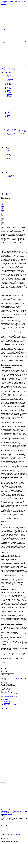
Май (8, 148)
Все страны (6, 98)
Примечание (4, 830)
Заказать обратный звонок (7, 812)
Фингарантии (10, 175)
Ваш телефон (4, 671)
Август (8, 152)
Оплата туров (7, 172)
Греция (8, 115)
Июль (8, 151)
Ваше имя (3, 668)
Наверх (2, 815)
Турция (8, 116)
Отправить (3, 682)
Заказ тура (6, 171)
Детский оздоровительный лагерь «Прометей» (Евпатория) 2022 (15, 134)
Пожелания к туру (5, 674)
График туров (7, 147)
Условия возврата (5, 699)
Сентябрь (9, 154)
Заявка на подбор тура (6, 814)
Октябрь (9, 155)
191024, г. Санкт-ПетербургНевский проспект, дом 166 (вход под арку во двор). (14, 69)
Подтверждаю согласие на (11, 835)
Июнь (8, 150)
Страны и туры (7, 72)
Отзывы (9, 177)
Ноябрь (8, 156)
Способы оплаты (5, 697)
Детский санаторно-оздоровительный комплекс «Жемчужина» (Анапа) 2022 (16, 131)
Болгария (9, 113)
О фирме (6, 173)
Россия (8, 112)
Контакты (9, 176)
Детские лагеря (7, 111)
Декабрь (9, 158)
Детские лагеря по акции (10, 129)
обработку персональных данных (11, 835)
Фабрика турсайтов (16, 695)
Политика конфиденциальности (9, 696)
